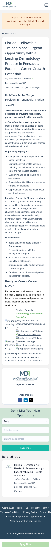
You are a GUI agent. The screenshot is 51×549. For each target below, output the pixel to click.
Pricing (11, 516)
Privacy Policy (30, 512)
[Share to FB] (20, 400)
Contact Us (45, 512)
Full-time (27, 78)
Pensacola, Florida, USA (15, 83)
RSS (26, 507)
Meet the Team (39, 507)
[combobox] (25, 421)
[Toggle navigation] (46, 5)
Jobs (19, 507)
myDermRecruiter (13, 78)
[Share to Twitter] (31, 400)
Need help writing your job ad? (25, 520)
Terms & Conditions (10, 512)
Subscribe (25, 447)
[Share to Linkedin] (26, 400)
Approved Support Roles (30, 516)
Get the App (8, 507)
